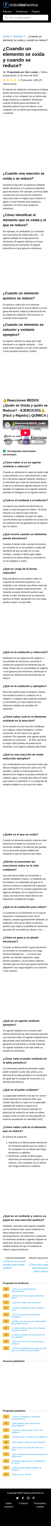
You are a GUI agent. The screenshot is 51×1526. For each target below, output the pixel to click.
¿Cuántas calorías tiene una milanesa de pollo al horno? (28, 1329)
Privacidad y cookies (40, 1505)
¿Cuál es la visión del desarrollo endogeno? (25, 1315)
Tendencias (21, 11)
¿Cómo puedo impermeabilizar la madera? (26, 1469)
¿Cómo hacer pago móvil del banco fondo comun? (38, 1268)
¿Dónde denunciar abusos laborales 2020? (27, 1297)
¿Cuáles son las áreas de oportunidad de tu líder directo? (28, 1322)
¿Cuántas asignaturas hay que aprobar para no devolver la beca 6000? (29, 1349)
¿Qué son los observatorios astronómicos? (23, 1290)
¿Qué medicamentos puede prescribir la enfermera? (29, 1455)
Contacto (23, 1503)
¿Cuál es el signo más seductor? (26, 1302)
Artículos (7, 11)
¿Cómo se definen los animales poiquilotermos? (25, 1417)
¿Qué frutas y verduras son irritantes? (28, 1442)
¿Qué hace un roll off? (21, 1474)
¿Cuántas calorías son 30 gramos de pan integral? (28, 1336)
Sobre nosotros (8, 1505)
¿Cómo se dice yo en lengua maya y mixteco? (27, 1342)
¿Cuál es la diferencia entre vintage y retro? (28, 1309)
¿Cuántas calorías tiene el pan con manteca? (27, 1431)
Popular (36, 11)
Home (6, 36)
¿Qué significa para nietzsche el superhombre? (25, 1424)
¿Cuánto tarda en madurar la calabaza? (29, 1437)
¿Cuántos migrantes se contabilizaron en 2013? (28, 1462)
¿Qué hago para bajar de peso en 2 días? (27, 1448)
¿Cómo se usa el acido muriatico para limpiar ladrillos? (14, 1264)
